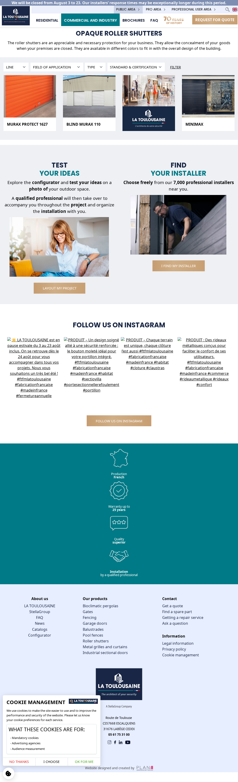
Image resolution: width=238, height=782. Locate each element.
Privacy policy (174, 649)
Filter (175, 67)
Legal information (178, 643)
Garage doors (95, 623)
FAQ (39, 617)
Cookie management (180, 655)
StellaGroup (39, 611)
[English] (234, 9)
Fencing (89, 617)
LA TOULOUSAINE (39, 605)
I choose (51, 761)
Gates (88, 611)
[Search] (227, 9)
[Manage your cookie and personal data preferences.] (8, 773)
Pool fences (93, 635)
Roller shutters (96, 641)
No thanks (19, 761)
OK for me (84, 761)
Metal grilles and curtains (105, 646)
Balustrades (93, 629)
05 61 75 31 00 (119, 734)
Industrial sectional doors (105, 652)
